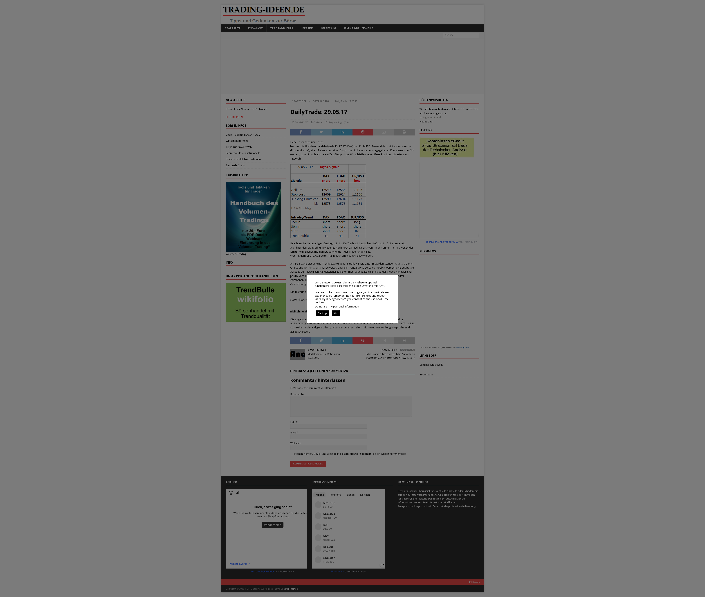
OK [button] (335, 313)
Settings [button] (322, 313)
